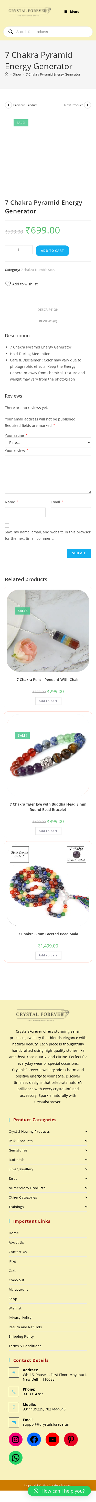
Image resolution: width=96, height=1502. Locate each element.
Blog (12, 1261)
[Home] (6, 74)
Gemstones (18, 1150)
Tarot (13, 1178)
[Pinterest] (71, 1439)
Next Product (73, 105)
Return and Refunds (25, 1327)
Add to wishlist (24, 284)
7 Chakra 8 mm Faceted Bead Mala (48, 933)
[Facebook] (34, 1439)
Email (57, 502)
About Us (16, 1242)
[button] (59, 1491)
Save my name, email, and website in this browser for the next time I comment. (48, 535)
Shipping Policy (21, 1336)
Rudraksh (17, 1159)
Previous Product (25, 105)
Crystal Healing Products (29, 1131)
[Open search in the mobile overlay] (48, 32)
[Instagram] (16, 1439)
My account (18, 1289)
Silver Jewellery (21, 1169)
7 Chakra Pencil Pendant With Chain (48, 679)
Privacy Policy (20, 1317)
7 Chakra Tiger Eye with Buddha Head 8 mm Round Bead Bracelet (48, 807)
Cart (12, 1270)
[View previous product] (8, 105)
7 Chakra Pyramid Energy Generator (53, 74)
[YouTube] (52, 1439)
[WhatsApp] (16, 1458)
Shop (13, 1298)
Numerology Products (27, 1188)
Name (11, 502)
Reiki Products (21, 1141)
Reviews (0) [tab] (48, 321)
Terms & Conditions (25, 1346)
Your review (16, 450)
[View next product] (87, 105)
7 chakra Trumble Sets (38, 269)
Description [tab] (48, 310)
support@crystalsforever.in (46, 1424)
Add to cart (52, 251)
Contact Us (18, 1251)
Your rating (16, 435)
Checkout (17, 1280)
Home (14, 1233)
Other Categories (23, 1197)
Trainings (16, 1206)
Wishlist (15, 1308)
